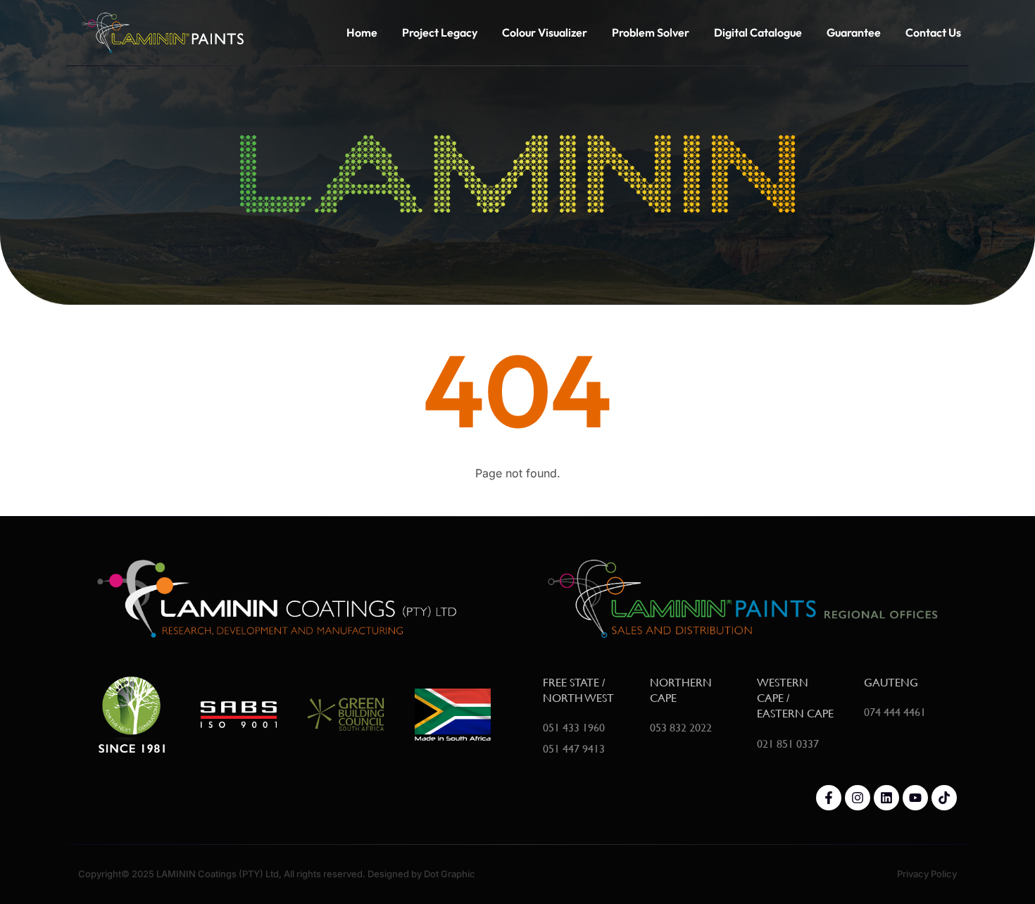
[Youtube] (915, 797)
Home (361, 32)
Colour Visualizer (544, 32)
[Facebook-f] (828, 797)
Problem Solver (650, 32)
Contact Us (933, 32)
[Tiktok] (944, 797)
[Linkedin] (886, 797)
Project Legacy (439, 32)
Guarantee (854, 32)
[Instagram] (857, 797)
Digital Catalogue (758, 32)
